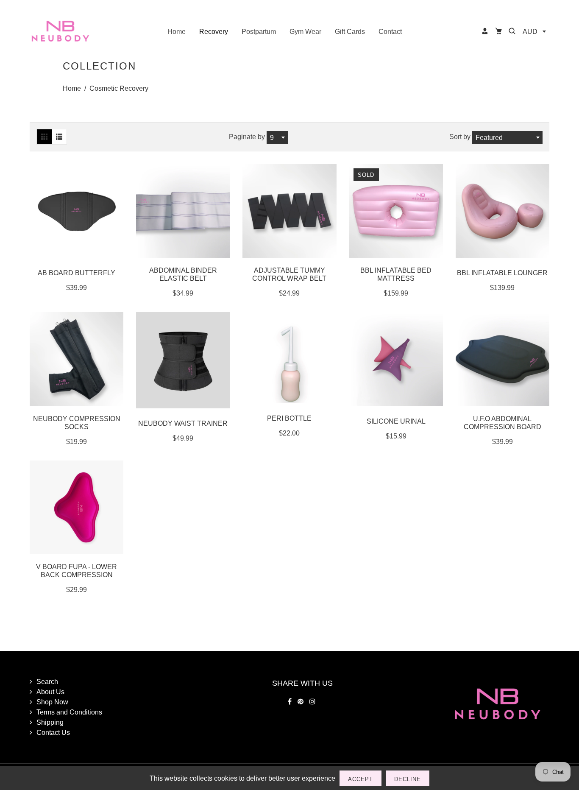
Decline (407, 779)
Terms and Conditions (69, 712)
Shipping (50, 722)
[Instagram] (313, 701)
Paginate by (247, 136)
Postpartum (259, 31)
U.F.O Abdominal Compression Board (502, 422)
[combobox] (534, 31)
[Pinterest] (301, 701)
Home (176, 31)
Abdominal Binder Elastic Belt (183, 274)
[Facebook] (290, 701)
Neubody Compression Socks (76, 422)
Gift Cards (350, 31)
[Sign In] (485, 31)
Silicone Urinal (396, 421)
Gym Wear (305, 31)
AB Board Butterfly (76, 272)
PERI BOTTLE (289, 418)
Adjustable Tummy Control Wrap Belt (289, 274)
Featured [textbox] (489, 137)
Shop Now (52, 702)
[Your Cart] (498, 31)
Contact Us (53, 732)
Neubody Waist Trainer (183, 423)
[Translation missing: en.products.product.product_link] (67, 359)
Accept (360, 779)
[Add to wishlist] (85, 211)
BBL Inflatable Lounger (502, 272)
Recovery (213, 31)
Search (47, 681)
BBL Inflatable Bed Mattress (395, 274)
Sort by (460, 136)
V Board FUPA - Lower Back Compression (76, 570)
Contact (390, 31)
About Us (50, 691)
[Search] (512, 31)
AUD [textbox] (530, 31)
